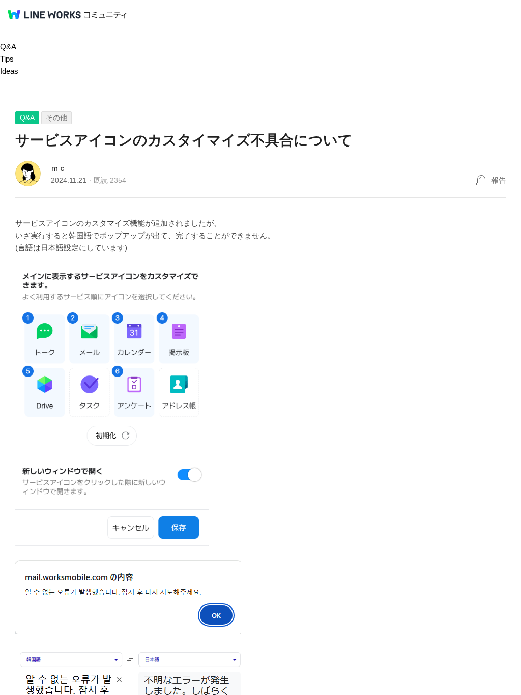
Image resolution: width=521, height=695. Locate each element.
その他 (56, 117)
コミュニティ (105, 15)
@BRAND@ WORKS (44, 14)
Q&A (8, 46)
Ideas (9, 71)
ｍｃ (58, 168)
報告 (498, 180)
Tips (7, 58)
